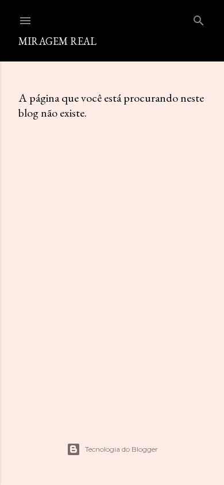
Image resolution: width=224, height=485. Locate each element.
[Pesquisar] (199, 18)
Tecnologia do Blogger (121, 449)
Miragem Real (57, 41)
